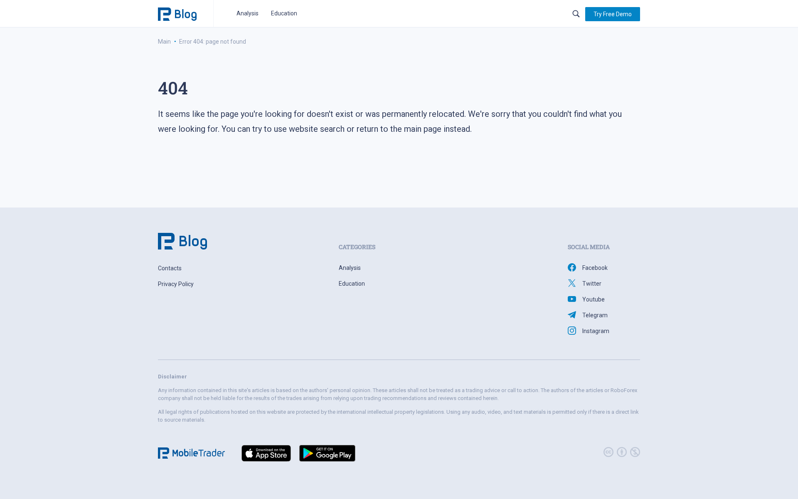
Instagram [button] (595, 331)
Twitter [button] (591, 283)
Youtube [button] (593, 299)
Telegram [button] (595, 315)
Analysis (247, 13)
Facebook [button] (595, 267)
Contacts (170, 268)
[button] (612, 14)
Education (284, 13)
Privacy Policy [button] (176, 284)
